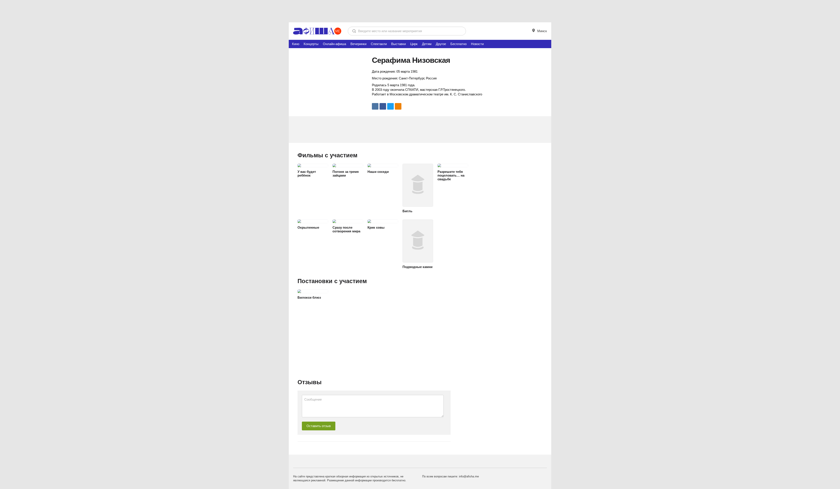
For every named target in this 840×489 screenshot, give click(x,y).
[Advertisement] (420, 11)
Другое (441, 44)
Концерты (311, 44)
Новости (477, 44)
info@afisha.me (469, 476)
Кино (295, 44)
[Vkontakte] (375, 106)
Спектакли (379, 44)
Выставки (398, 44)
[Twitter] (390, 106)
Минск (541, 31)
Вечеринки (358, 44)
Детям (426, 44)
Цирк (414, 44)
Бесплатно (458, 44)
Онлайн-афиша (334, 44)
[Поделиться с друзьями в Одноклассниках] (398, 106)
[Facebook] (383, 106)
